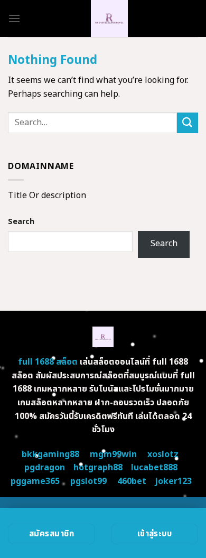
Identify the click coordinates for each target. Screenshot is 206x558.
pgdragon (44, 467)
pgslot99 (88, 481)
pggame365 (35, 481)
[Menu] (14, 18)
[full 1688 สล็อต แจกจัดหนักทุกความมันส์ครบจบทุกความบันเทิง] (109, 18)
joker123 (173, 481)
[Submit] (187, 123)
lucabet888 (154, 467)
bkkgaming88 (50, 454)
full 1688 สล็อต (48, 362)
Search (21, 221)
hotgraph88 (98, 467)
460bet (131, 481)
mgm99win (113, 454)
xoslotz (163, 454)
